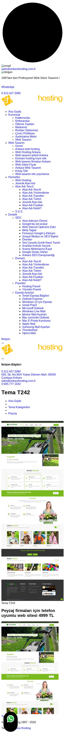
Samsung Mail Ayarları (36, 326)
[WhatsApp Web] (10, 722)
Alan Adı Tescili (31, 189)
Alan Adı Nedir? (32, 208)
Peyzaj (12, 413)
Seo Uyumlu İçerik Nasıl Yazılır (41, 242)
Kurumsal (14, 114)
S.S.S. (19, 211)
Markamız (21, 127)
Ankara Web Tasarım (28, 167)
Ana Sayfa (14, 111)
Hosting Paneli (31, 286)
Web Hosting (23, 180)
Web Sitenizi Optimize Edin (39, 227)
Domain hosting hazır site (30, 158)
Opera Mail (29, 333)
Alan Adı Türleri (31, 198)
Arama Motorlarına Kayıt (37, 248)
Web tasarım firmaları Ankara (33, 161)
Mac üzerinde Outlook (35, 317)
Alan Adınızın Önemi (34, 220)
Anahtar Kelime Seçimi (36, 245)
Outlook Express (32, 298)
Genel (19, 145)
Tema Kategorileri (19, 407)
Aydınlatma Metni (26, 136)
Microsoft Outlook (33, 308)
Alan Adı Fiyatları (32, 205)
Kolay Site (21, 170)
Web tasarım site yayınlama (32, 174)
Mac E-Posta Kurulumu (36, 320)
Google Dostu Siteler (35, 252)
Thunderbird (29, 330)
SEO (18, 217)
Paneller (20, 283)
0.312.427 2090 (11, 93)
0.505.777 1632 (11, 383)
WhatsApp (7, 86)
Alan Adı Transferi (33, 195)
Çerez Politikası (25, 133)
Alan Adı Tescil (24, 186)
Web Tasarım (23, 139)
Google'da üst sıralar (34, 223)
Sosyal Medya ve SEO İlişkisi (40, 236)
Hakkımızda (22, 117)
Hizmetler (14, 177)
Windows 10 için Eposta (37, 301)
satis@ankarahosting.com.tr (18, 68)
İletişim (5, 339)
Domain (20, 258)
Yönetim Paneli (31, 289)
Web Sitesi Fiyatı (25, 164)
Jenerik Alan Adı (25, 183)
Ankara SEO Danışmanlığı (38, 255)
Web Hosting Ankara (28, 152)
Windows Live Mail (33, 311)
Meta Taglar (29, 230)
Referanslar (22, 120)
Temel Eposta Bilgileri (35, 295)
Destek (12, 214)
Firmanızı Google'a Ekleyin (38, 233)
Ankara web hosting (27, 149)
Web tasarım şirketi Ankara (31, 155)
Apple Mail (28, 323)
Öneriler (27, 239)
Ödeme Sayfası (24, 124)
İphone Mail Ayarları (34, 314)
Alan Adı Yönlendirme (35, 192)
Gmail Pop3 (29, 305)
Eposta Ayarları (24, 292)
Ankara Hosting (21, 728)
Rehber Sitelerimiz (26, 130)
